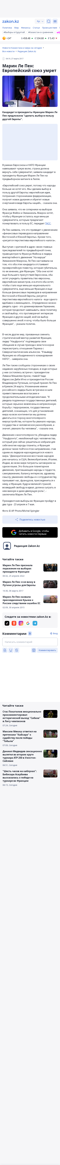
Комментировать (47, 650)
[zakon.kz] (10, 21)
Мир (16, 27)
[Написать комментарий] (30, 642)
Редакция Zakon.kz (27, 51)
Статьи (36, 27)
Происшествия (49, 27)
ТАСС (48, 223)
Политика (7, 27)
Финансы (25, 27)
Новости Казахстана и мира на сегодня (22, 47)
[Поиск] (48, 21)
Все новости (8, 51)
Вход (55, 633)
